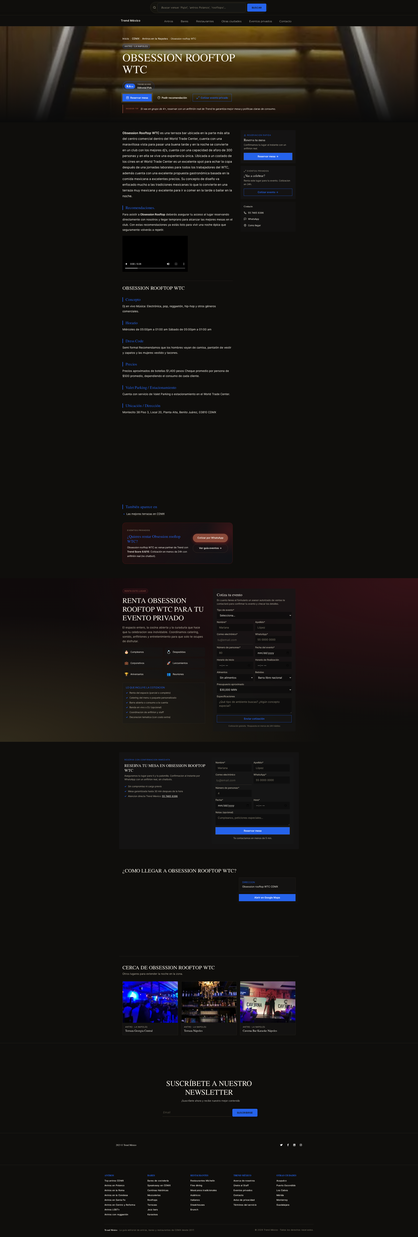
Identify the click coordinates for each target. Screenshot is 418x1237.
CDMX (135, 38)
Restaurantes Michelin (202, 1180)
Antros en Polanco (114, 1185)
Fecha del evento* (265, 647)
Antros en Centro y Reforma (119, 1205)
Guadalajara (282, 1205)
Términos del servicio (245, 1205)
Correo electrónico (225, 774)
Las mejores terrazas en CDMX (145, 513)
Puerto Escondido (286, 1185)
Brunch (194, 1209)
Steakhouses (197, 1205)
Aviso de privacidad (244, 1200)
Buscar (257, 7)
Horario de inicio (225, 660)
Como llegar (254, 225)
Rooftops (152, 1200)
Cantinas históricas (157, 1190)
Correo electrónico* (227, 634)
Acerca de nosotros (244, 1180)
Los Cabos (282, 1190)
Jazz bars (152, 1209)
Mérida (280, 1195)
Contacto (285, 21)
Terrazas (152, 1205)
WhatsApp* (261, 634)
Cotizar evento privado (214, 97)
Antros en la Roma (114, 1190)
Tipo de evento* (225, 610)
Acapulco (281, 1180)
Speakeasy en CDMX (159, 1185)
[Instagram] (301, 1145)
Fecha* (219, 800)
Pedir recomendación (174, 97)
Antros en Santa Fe (114, 1200)
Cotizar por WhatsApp (210, 537)
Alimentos (222, 672)
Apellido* (260, 622)
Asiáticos (195, 1195)
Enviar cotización (254, 718)
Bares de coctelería (158, 1180)
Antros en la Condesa (116, 1195)
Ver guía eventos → (210, 548)
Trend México (130, 20)
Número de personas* (229, 647)
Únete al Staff (241, 1185)
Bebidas (259, 672)
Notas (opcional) (224, 812)
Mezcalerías (154, 1195)
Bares (184, 21)
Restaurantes (205, 21)
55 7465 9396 (256, 212)
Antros (168, 21)
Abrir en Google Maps (267, 897)
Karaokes (152, 1214)
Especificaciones (226, 696)
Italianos (195, 1200)
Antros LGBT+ (112, 1209)
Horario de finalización (267, 660)
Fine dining (196, 1185)
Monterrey (282, 1200)
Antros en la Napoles (155, 38)
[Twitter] (281, 1145)
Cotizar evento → (268, 192)
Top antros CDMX (114, 1180)
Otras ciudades (231, 21)
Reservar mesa (139, 97)
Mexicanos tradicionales (203, 1190)
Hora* (257, 800)
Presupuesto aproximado (230, 684)
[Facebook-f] (288, 1145)
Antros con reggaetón (116, 1214)
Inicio (125, 38)
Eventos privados (260, 21)
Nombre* (221, 622)
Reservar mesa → (268, 156)
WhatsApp (253, 219)
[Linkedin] (294, 1145)
